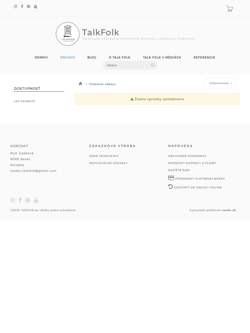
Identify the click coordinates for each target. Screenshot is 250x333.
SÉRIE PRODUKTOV (104, 155)
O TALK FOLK (120, 57)
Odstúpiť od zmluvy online (197, 187)
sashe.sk (229, 210)
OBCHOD (67, 57)
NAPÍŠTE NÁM (179, 170)
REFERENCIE (204, 57)
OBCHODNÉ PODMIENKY (187, 155)
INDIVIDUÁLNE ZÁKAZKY (108, 163)
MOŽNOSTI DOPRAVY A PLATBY (192, 163)
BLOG (91, 57)
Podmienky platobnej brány (199, 178)
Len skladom (24, 101)
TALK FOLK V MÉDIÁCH (162, 57)
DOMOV (41, 57)
